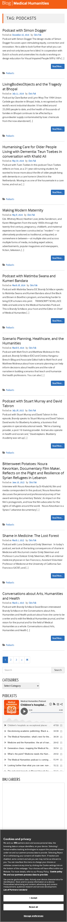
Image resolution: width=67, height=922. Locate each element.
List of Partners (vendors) (15, 890)
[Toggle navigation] (60, 4)
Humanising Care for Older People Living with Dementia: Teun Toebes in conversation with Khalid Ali (32, 152)
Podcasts (10, 73)
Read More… (58, 66)
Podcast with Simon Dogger (24, 30)
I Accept (33, 898)
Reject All (33, 907)
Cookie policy (56, 872)
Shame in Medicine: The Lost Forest (30, 535)
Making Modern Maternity (22, 210)
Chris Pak (37, 35)
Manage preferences (33, 916)
